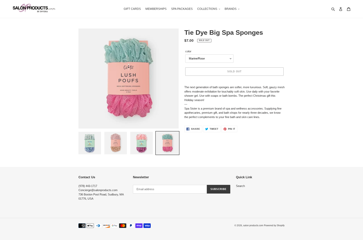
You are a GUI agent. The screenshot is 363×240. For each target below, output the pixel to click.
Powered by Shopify (274, 225)
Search (240, 186)
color (188, 51)
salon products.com (253, 225)
